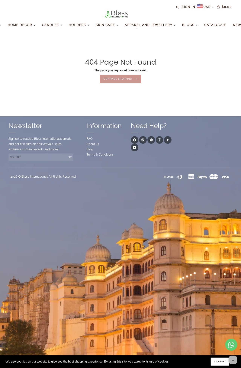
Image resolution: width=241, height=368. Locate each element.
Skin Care (106, 25)
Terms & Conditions (100, 154)
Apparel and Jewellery (149, 25)
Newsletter (25, 126)
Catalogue (215, 25)
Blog (89, 149)
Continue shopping (117, 79)
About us (92, 144)
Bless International (34, 176)
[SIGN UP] (69, 157)
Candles (51, 25)
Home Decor (20, 25)
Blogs (189, 25)
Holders (78, 25)
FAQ (89, 138)
